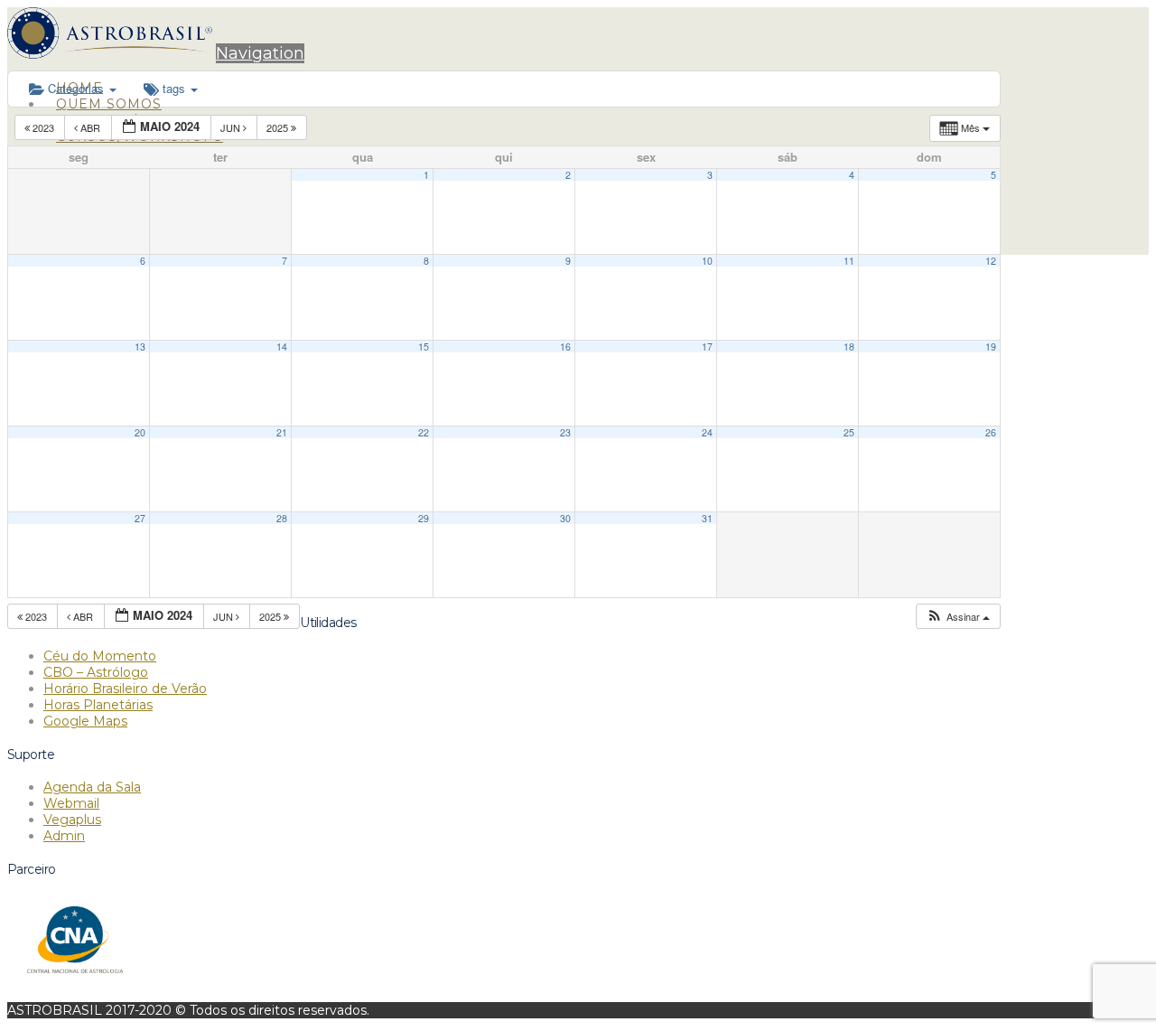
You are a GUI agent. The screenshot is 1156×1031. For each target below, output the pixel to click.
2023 (43, 127)
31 (707, 518)
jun (231, 127)
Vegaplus (72, 819)
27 (140, 518)
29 (423, 518)
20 (140, 432)
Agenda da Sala (92, 787)
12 (990, 260)
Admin (64, 836)
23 (565, 432)
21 (281, 432)
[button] (260, 53)
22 (423, 432)
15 (423, 346)
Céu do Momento (99, 656)
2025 (278, 127)
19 (990, 346)
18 (849, 346)
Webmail (71, 803)
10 (707, 260)
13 (140, 346)
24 (707, 432)
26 (990, 432)
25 (849, 432)
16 (565, 346)
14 (281, 346)
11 (849, 260)
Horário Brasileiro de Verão (125, 688)
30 (565, 518)
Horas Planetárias (98, 705)
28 (281, 518)
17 (707, 346)
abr (90, 127)
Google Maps (85, 721)
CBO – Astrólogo (95, 672)
